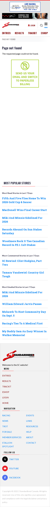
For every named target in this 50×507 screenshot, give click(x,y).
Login (32, 25)
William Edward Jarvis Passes (22, 304)
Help (28, 432)
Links (29, 421)
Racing (6, 415)
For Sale (7, 432)
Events (30, 415)
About (29, 437)
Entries (6, 33)
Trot (5, 426)
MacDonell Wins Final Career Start (24, 210)
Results (19, 33)
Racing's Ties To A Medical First (22, 323)
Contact (31, 443)
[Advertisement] (25, 134)
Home (5, 403)
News (5, 421)
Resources (32, 426)
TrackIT (32, 33)
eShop (44, 33)
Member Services (11, 437)
